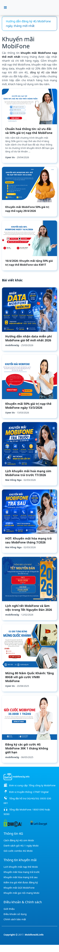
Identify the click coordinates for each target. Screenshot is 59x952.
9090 (7, 814)
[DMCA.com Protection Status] (13, 823)
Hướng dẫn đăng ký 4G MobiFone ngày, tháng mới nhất (28, 23)
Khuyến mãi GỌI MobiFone (19, 887)
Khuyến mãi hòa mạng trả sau (21, 877)
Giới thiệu (9, 908)
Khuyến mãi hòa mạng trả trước (22, 872)
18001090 (38, 809)
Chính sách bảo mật (15, 919)
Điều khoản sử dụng (15, 914)
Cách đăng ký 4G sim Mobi (19, 840)
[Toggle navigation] (5, 7)
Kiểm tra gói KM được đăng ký (21, 882)
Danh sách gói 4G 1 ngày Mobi (21, 845)
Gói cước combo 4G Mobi (18, 850)
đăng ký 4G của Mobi (43, 72)
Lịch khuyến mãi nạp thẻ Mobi (21, 866)
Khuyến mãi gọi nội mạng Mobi (21, 892)
